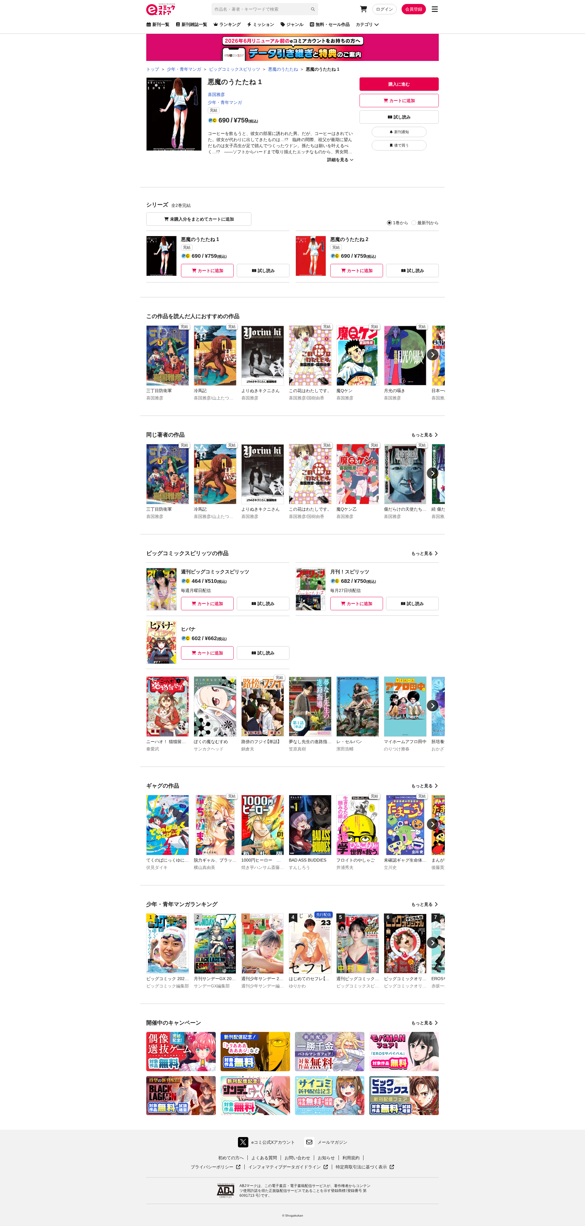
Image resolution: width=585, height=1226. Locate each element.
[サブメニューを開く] (435, 9)
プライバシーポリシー (216, 1167)
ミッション (263, 24)
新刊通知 (401, 132)
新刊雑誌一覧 (194, 24)
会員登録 (413, 9)
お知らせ (326, 1157)
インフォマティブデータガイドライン (284, 1167)
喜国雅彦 (216, 94)
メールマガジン (332, 1142)
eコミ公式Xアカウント (268, 1143)
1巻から (400, 222)
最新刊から (428, 222)
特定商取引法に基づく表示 (365, 1167)
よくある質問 (264, 1157)
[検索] (313, 9)
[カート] (363, 9)
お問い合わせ (297, 1157)
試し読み (402, 117)
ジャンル (294, 24)
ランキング (230, 24)
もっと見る (422, 434)
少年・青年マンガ (225, 102)
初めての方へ (231, 1157)
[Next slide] (433, 355)
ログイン (384, 9)
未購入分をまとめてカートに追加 (202, 219)
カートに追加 (402, 100)
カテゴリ (364, 24)
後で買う (401, 145)
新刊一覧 (160, 24)
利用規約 (351, 1157)
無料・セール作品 (333, 24)
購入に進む (399, 84)
